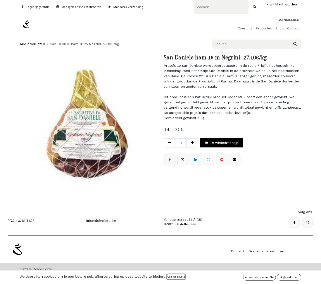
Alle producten (32, 44)
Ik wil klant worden (281, 4)
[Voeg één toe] (192, 142)
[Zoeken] (255, 7)
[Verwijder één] (170, 142)
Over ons (256, 251)
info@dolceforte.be (101, 220)
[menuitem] (245, 28)
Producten (275, 251)
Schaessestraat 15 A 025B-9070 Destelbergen (183, 221)
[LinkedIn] (195, 159)
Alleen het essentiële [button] (259, 277)
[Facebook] (169, 159)
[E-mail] (234, 159)
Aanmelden (289, 20)
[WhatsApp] (208, 159)
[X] (183, 159)
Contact (237, 251)
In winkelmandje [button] (224, 143)
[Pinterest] (221, 159)
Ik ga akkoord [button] (289, 277)
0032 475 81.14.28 (21, 220)
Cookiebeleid (176, 276)
